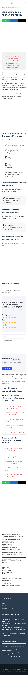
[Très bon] (12, 318)
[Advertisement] (14, 38)
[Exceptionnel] (15, 318)
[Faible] (6, 318)
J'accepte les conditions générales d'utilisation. (11, 363)
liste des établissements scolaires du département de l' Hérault (14, 381)
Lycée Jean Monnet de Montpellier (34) (16, 646)
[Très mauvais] (3, 318)
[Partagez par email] (22, 20)
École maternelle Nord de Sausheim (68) (12, 627)
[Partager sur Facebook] (14, 20)
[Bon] (9, 318)
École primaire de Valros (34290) (14, 432)
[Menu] (3, 3)
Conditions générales (7, 608)
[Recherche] (25, 3)
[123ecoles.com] (14, 2)
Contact (4, 605)
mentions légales (22, 671)
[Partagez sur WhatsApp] (6, 20)
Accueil (3, 7)
